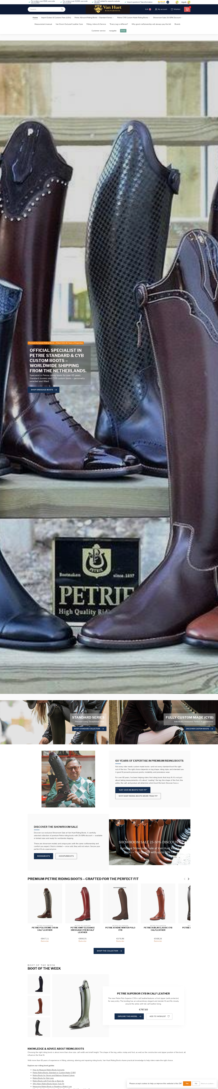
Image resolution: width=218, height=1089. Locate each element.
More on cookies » (207, 1083)
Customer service (98, 31)
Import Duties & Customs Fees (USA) (56, 17)
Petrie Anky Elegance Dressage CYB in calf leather (83, 930)
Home (35, 17)
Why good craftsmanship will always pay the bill (151, 24)
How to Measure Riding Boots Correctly (48, 1070)
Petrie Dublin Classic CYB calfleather (158, 929)
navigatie (112, 31)
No (196, 1083)
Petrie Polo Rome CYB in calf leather (45, 929)
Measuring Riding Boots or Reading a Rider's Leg (52, 1086)
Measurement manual (43, 24)
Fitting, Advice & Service (96, 24)
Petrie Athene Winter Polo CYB (120, 929)
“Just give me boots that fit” (133, 790)
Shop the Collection (107, 951)
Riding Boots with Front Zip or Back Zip (48, 1081)
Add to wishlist (157, 1016)
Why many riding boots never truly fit (138, 796)
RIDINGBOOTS (43, 856)
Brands (177, 24)
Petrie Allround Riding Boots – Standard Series (93, 17)
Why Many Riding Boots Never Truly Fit (48, 1084)
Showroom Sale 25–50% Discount (167, 17)
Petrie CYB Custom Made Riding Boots (132, 17)
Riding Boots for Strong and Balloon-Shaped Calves (54, 1075)
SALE (123, 31)
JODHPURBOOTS (66, 856)
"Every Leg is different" (119, 24)
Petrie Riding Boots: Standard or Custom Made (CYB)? (54, 1072)
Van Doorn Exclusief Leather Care (69, 24)
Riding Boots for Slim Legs (43, 1078)
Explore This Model (127, 1016)
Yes (187, 1083)
